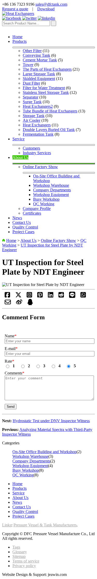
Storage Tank (33, 115)
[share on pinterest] (40, 296)
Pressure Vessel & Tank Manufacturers (45, 525)
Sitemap (19, 556)
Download (46, 9)
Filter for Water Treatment (44, 88)
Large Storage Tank (39, 74)
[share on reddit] (61, 296)
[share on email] (8, 303)
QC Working (43, 204)
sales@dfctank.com (51, 4)
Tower (28, 64)
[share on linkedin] (50, 296)
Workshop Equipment (51, 194)
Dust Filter (31, 83)
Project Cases (23, 232)
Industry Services (37, 153)
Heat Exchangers (37, 125)
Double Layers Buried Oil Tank (49, 129)
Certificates (32, 213)
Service (18, 139)
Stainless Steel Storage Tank (46, 92)
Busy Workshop (46, 199)
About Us (20, 157)
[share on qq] (30, 303)
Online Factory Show (40, 167)
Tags (16, 547)
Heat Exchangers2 (38, 106)
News (17, 218)
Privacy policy (24, 566)
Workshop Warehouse (51, 185)
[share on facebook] (7, 296)
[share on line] (72, 296)
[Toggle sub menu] (53, 47)
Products (19, 41)
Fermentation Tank (38, 134)
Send (10, 407)
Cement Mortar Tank (40, 60)
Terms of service (25, 561)
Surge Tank (32, 102)
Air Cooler (31, 120)
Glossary (19, 552)
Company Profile (37, 208)
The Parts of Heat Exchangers (47, 69)
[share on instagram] (29, 296)
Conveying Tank (36, 55)
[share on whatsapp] (83, 296)
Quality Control (25, 227)
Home (17, 37)
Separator (30, 97)
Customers (31, 148)
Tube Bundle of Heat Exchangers (50, 111)
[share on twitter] (18, 296)
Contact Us (21, 222)
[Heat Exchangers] (18, 13)
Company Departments (52, 190)
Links (6, 525)
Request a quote (15, 9)
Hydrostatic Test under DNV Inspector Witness (51, 421)
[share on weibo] (19, 303)
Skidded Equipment (39, 78)
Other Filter (32, 50)
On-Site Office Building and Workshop (44, 452)
